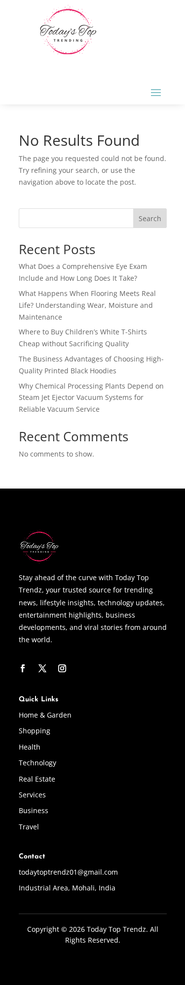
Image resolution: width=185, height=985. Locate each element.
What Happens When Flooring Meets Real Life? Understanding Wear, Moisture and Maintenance (87, 305)
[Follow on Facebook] (23, 668)
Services (32, 794)
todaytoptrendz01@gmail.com (68, 872)
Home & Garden (45, 715)
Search (150, 218)
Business (33, 810)
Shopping (34, 730)
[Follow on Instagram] (62, 668)
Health (29, 747)
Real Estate (37, 779)
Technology (37, 762)
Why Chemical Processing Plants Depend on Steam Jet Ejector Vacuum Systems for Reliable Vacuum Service (91, 397)
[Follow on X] (42, 668)
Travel (29, 826)
